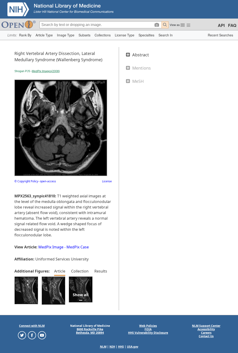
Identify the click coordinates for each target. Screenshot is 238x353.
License (107, 181)
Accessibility (206, 329)
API (221, 25)
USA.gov (132, 347)
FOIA (148, 329)
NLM (103, 347)
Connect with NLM (32, 326)
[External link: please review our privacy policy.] (22, 335)
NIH (112, 347)
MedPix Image (50, 247)
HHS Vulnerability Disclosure (148, 333)
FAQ (232, 25)
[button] (25, 35)
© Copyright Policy (26, 181)
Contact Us (206, 336)
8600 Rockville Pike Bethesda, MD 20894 (90, 331)
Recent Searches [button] (220, 35)
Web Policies (148, 326)
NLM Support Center (206, 326)
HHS (121, 347)
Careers (206, 333)
